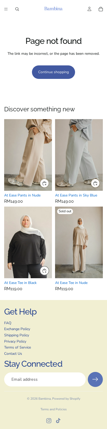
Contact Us (13, 353)
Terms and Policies (54, 409)
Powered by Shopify (66, 399)
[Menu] (6, 9)
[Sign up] (95, 379)
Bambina (44, 399)
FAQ (7, 323)
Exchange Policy (17, 328)
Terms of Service (17, 347)
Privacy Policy (15, 341)
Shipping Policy (16, 335)
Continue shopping (53, 72)
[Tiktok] (58, 421)
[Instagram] (49, 421)
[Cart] (100, 9)
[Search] (17, 9)
